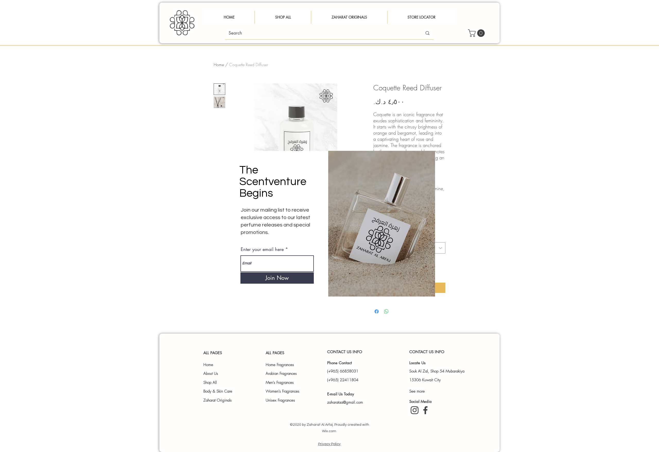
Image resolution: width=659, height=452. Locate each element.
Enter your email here (262, 249)
